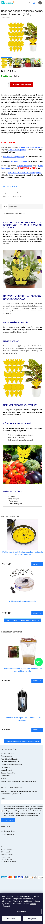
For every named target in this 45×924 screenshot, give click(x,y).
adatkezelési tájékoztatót (14, 813)
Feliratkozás (8, 820)
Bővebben (37, 681)
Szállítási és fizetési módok (10, 762)
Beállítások (21, 912)
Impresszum (5, 776)
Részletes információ (8, 186)
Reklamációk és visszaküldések (11, 764)
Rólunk (3, 778)
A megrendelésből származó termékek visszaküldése (18, 781)
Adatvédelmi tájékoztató (9, 759)
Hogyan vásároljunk (8, 753)
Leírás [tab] (5, 206)
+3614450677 (9, 834)
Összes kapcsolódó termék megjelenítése (22, 741)
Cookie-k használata (8, 773)
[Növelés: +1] (9, 83)
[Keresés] (28, 3)
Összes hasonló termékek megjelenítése (22, 620)
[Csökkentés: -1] (9, 86)
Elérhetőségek (6, 767)
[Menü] (40, 3)
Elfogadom (32, 919)
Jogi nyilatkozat (6, 770)
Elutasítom (11, 919)
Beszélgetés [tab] (13, 206)
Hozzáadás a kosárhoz (23, 85)
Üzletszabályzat (6, 756)
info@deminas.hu (10, 831)
